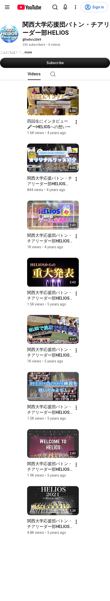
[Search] (55, 7)
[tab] (34, 74)
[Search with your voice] (65, 7)
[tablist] (55, 74)
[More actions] (76, 122)
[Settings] (75, 7)
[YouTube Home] (29, 7)
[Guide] (7, 7)
